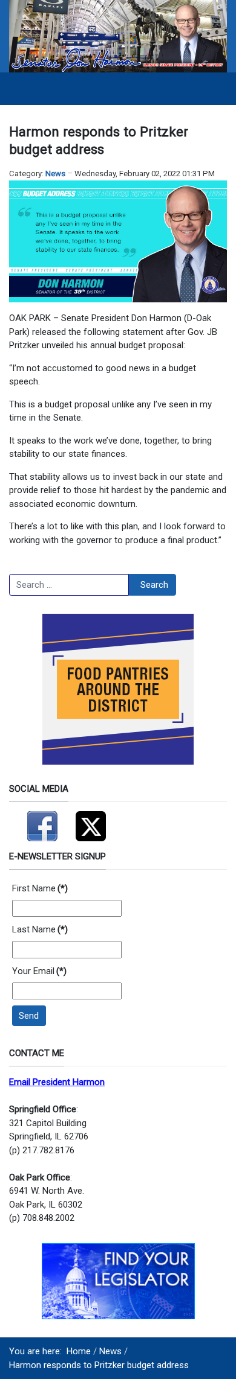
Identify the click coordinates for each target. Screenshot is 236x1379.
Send (29, 1015)
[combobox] (69, 585)
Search (154, 584)
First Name (40, 888)
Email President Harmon (57, 1082)
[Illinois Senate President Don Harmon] (118, 35)
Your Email (39, 971)
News (55, 173)
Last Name (40, 929)
